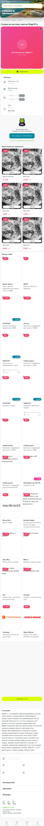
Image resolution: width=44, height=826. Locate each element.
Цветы (20, 20)
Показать (22, 95)
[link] (12, 767)
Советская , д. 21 (22, 699)
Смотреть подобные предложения (22, 140)
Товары (14, 20)
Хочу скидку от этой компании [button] (22, 136)
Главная (7, 20)
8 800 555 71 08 (8, 807)
